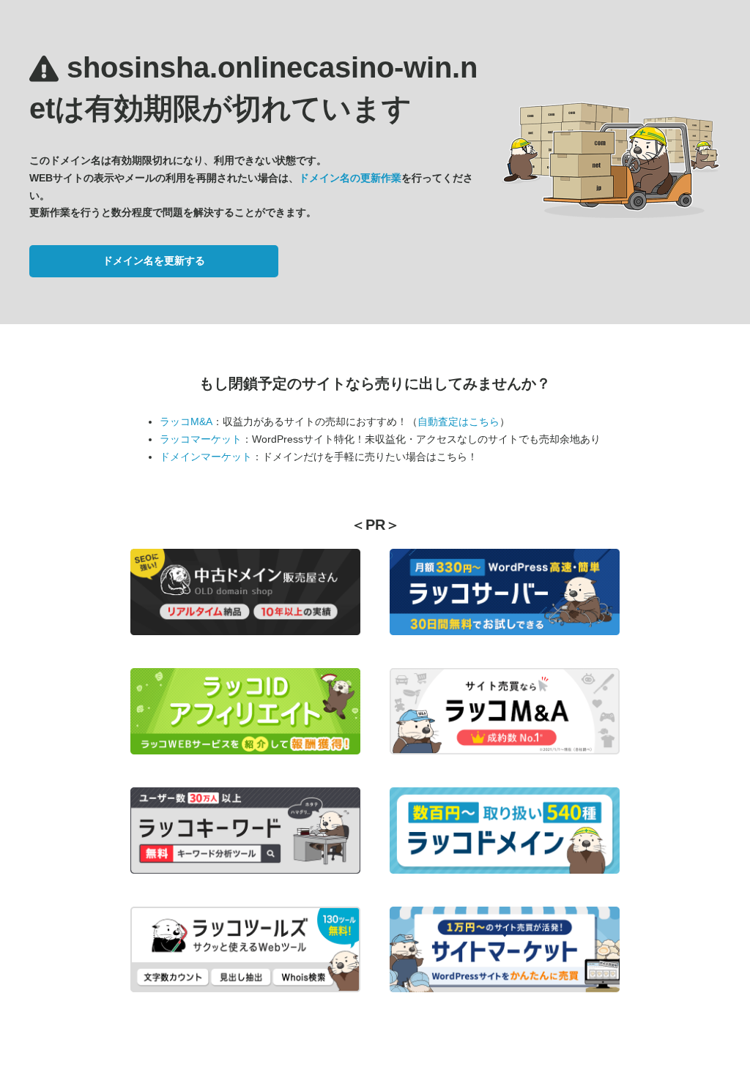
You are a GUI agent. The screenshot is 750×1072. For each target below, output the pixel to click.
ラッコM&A (186, 421)
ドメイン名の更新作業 (350, 178)
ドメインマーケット (206, 456)
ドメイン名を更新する (154, 260)
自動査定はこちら (458, 421)
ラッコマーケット (201, 439)
